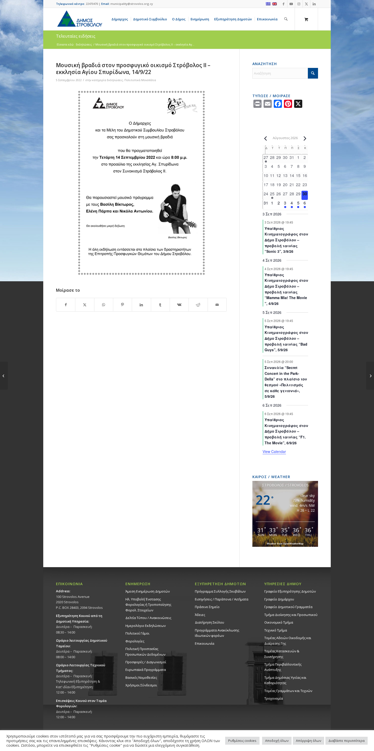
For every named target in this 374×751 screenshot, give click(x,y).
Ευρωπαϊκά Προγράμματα (145, 669)
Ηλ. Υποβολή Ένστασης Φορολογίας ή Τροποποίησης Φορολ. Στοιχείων (148, 604)
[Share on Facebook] (65, 304)
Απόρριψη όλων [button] (308, 740)
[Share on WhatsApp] (103, 304)
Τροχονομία (273, 698)
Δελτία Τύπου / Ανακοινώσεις (148, 617)
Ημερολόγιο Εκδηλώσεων (145, 625)
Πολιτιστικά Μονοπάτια (140, 80)
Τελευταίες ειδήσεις (75, 36)
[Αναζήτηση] (286, 19)
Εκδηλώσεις (115, 80)
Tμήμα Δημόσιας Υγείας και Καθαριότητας (285, 680)
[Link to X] (306, 4)
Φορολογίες (134, 641)
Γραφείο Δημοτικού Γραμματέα (288, 607)
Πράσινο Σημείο (207, 607)
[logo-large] (79, 19)
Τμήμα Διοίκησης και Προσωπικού (291, 614)
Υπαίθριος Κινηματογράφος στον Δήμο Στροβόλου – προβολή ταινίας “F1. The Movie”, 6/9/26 (286, 431)
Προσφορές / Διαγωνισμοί (145, 662)
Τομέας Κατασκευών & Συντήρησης (281, 654)
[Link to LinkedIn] (314, 4)
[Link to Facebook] (283, 4)
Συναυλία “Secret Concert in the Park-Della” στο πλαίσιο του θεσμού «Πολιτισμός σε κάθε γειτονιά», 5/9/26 (286, 382)
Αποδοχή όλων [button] (277, 740)
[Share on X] (84, 304)
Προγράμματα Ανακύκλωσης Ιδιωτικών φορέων (217, 633)
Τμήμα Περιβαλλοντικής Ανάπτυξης (282, 667)
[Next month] (305, 138)
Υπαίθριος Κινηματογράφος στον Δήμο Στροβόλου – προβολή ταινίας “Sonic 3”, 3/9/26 (286, 240)
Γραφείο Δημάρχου (279, 599)
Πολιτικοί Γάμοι (137, 633)
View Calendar (274, 451)
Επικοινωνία (204, 643)
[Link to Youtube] (291, 4)
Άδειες (200, 614)
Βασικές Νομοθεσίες (141, 677)
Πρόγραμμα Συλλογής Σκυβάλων (220, 591)
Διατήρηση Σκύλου (209, 622)
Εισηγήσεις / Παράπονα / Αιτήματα (221, 599)
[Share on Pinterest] (122, 304)
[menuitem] (120, 19)
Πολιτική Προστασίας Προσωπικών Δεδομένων (145, 651)
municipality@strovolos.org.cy (131, 4)
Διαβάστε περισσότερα (346, 740)
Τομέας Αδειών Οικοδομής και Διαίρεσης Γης (287, 640)
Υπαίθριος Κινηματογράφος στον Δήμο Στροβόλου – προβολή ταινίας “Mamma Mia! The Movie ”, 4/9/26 (286, 289)
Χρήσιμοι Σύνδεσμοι (141, 685)
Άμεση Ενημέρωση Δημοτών (147, 591)
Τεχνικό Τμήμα (275, 630)
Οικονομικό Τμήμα (278, 622)
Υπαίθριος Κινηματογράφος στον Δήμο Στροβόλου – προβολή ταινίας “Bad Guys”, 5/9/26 (286, 338)
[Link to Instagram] (299, 4)
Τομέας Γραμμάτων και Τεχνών (288, 690)
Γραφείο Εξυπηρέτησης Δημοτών (290, 591)
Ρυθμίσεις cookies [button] (242, 740)
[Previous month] (266, 138)
